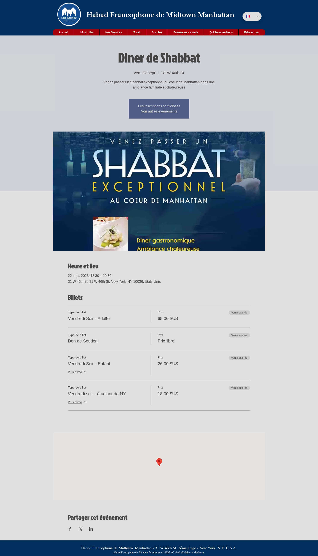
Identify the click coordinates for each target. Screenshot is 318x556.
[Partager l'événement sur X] (81, 529)
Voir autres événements (159, 111)
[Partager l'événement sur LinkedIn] (91, 529)
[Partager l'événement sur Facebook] (70, 529)
